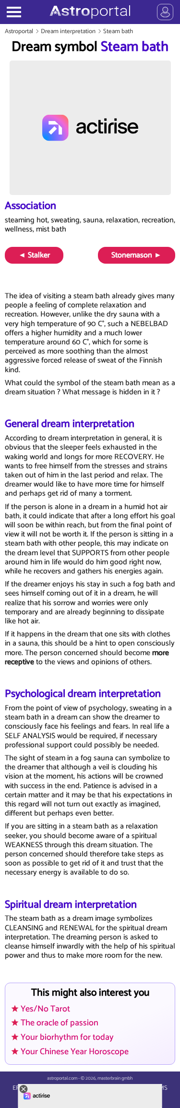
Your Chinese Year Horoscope (75, 1052)
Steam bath (118, 31)
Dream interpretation (68, 31)
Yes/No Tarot (45, 1009)
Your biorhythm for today (67, 1037)
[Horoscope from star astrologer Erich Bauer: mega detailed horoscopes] (90, 12)
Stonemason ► (136, 255)
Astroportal (19, 31)
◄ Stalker (34, 255)
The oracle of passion (59, 1023)
